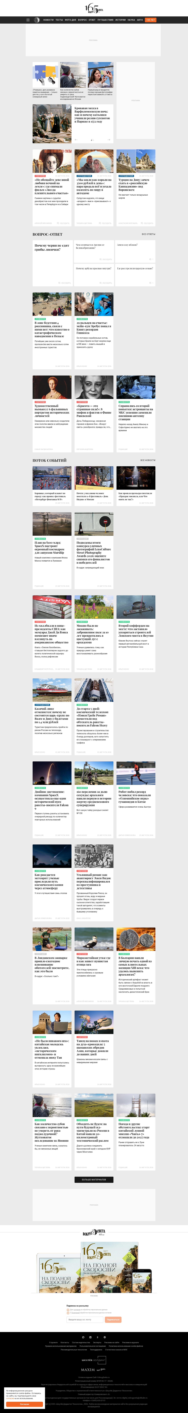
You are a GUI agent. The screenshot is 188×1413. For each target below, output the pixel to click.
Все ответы (148, 234)
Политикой (75, 1313)
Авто (140, 20)
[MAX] (83, 1337)
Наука (131, 20)
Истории (120, 20)
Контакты (65, 1342)
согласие (77, 1310)
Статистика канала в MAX (116, 1350)
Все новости (148, 460)
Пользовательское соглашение (93, 1346)
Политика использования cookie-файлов (126, 1346)
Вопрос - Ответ (87, 20)
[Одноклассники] (98, 1337)
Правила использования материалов (60, 1346)
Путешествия (105, 20)
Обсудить (64, 223)
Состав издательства (81, 1342)
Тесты (59, 20)
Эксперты (97, 1342)
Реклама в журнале (130, 1342)
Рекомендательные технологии (74, 1350)
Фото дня (70, 20)
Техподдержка (96, 1350)
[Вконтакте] (90, 1337)
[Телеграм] (105, 1337)
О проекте (53, 1342)
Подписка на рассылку (78, 1306)
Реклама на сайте (111, 1342)
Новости (48, 20)
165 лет (150, 20)
